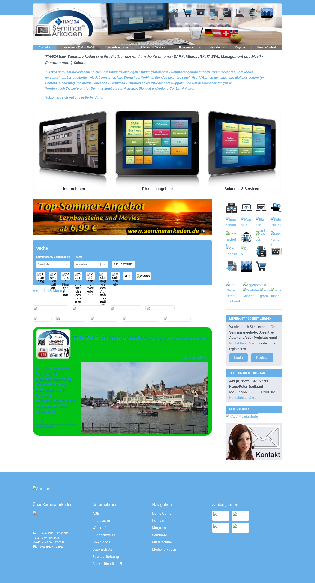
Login (238, 358)
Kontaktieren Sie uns (244, 343)
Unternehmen (73, 151)
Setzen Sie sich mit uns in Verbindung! (74, 97)
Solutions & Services (241, 151)
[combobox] (50, 264)
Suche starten (124, 264)
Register (262, 358)
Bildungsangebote (157, 151)
